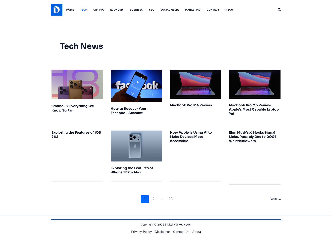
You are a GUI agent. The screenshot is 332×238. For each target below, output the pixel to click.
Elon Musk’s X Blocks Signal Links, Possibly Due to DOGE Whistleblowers (252, 137)
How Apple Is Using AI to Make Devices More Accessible (191, 137)
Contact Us (181, 232)
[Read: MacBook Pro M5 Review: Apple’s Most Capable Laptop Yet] (255, 84)
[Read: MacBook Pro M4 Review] (195, 84)
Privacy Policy (141, 232)
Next (275, 199)
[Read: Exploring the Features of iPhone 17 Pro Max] (136, 146)
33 (170, 199)
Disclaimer (162, 232)
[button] (279, 9)
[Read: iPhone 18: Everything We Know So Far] (77, 84)
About (196, 232)
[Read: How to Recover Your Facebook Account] (136, 85)
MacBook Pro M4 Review (191, 105)
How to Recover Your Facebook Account (128, 111)
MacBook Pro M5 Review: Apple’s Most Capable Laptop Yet (254, 109)
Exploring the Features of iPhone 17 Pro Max (132, 170)
